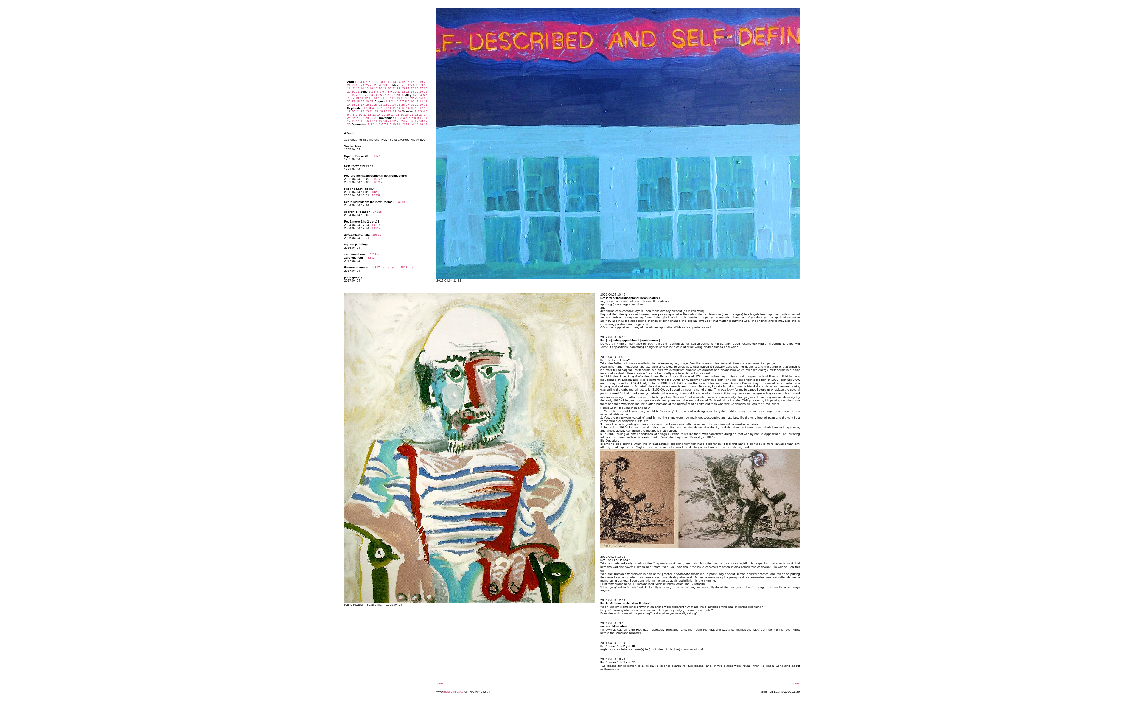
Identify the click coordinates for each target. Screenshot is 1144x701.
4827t (377, 267)
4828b (404, 267)
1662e (376, 234)
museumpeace (453, 691)
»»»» (796, 683)
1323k (376, 195)
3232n (372, 257)
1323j (375, 192)
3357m (377, 156)
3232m (374, 254)
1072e (378, 179)
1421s (400, 201)
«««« (440, 683)
